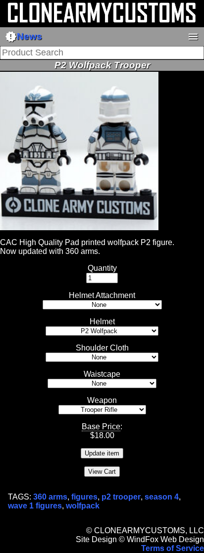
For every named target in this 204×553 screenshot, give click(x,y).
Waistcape (102, 374)
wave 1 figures (35, 506)
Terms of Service (172, 548)
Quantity (102, 268)
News (23, 37)
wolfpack (83, 506)
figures (84, 497)
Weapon (102, 400)
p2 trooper (121, 497)
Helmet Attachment (102, 295)
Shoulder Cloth (102, 348)
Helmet (102, 321)
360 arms (50, 497)
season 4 (162, 497)
